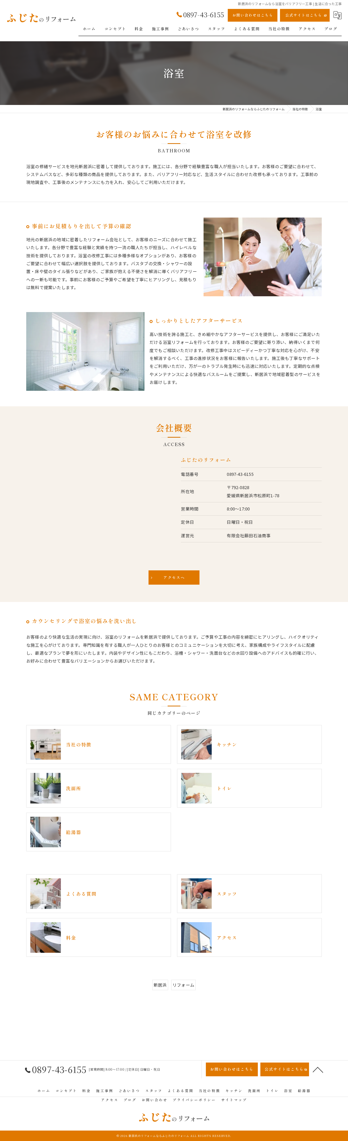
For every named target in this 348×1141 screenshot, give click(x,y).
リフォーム (183, 985)
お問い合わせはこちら (252, 15)
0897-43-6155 (240, 474)
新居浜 (160, 985)
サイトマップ (234, 1099)
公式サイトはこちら (303, 15)
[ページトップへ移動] (318, 1069)
